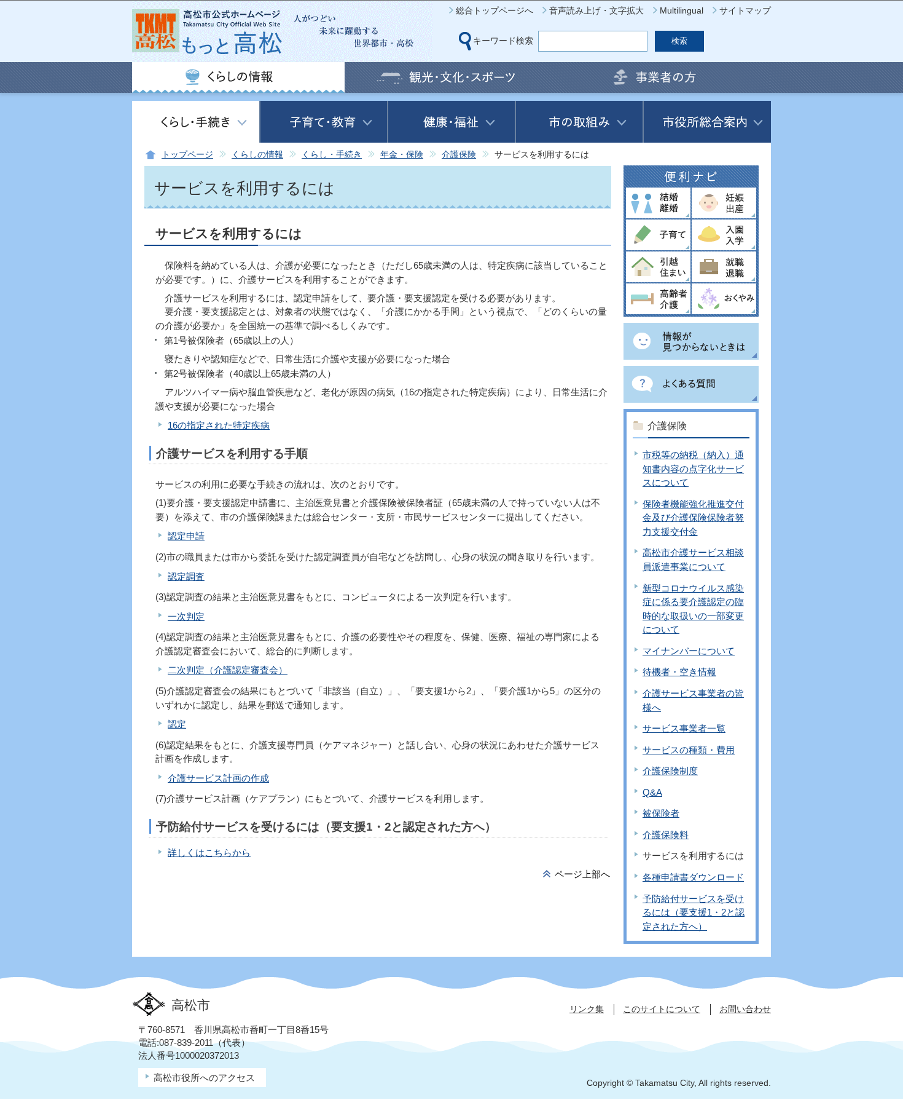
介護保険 (459, 154)
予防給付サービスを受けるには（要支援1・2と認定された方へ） (694, 912)
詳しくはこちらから (209, 852)
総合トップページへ (494, 10)
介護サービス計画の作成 (218, 778)
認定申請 (186, 536)
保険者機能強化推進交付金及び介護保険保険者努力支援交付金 (693, 518)
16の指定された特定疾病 (219, 425)
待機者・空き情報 (679, 672)
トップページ (187, 154)
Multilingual (681, 10)
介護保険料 (666, 834)
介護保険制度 (670, 771)
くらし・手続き (332, 154)
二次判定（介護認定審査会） (227, 670)
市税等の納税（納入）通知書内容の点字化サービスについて (693, 468)
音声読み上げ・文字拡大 (596, 10)
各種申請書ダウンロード (693, 877)
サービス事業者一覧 (684, 728)
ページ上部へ (582, 874)
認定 (177, 724)
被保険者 (661, 813)
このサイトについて (661, 1009)
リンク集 (586, 1009)
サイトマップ (745, 10)
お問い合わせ (745, 1009)
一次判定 (186, 616)
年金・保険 (401, 154)
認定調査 (186, 576)
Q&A (652, 792)
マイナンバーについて (689, 651)
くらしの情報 (257, 154)
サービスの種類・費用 (689, 750)
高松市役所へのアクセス (204, 1077)
